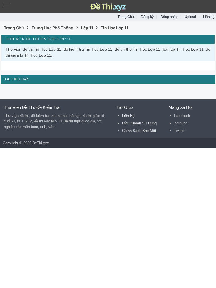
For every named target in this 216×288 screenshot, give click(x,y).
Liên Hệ (128, 116)
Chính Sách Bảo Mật (139, 131)
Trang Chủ (126, 17)
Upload (190, 17)
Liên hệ (209, 17)
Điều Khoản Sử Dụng (139, 123)
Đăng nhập (169, 17)
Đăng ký (147, 17)
